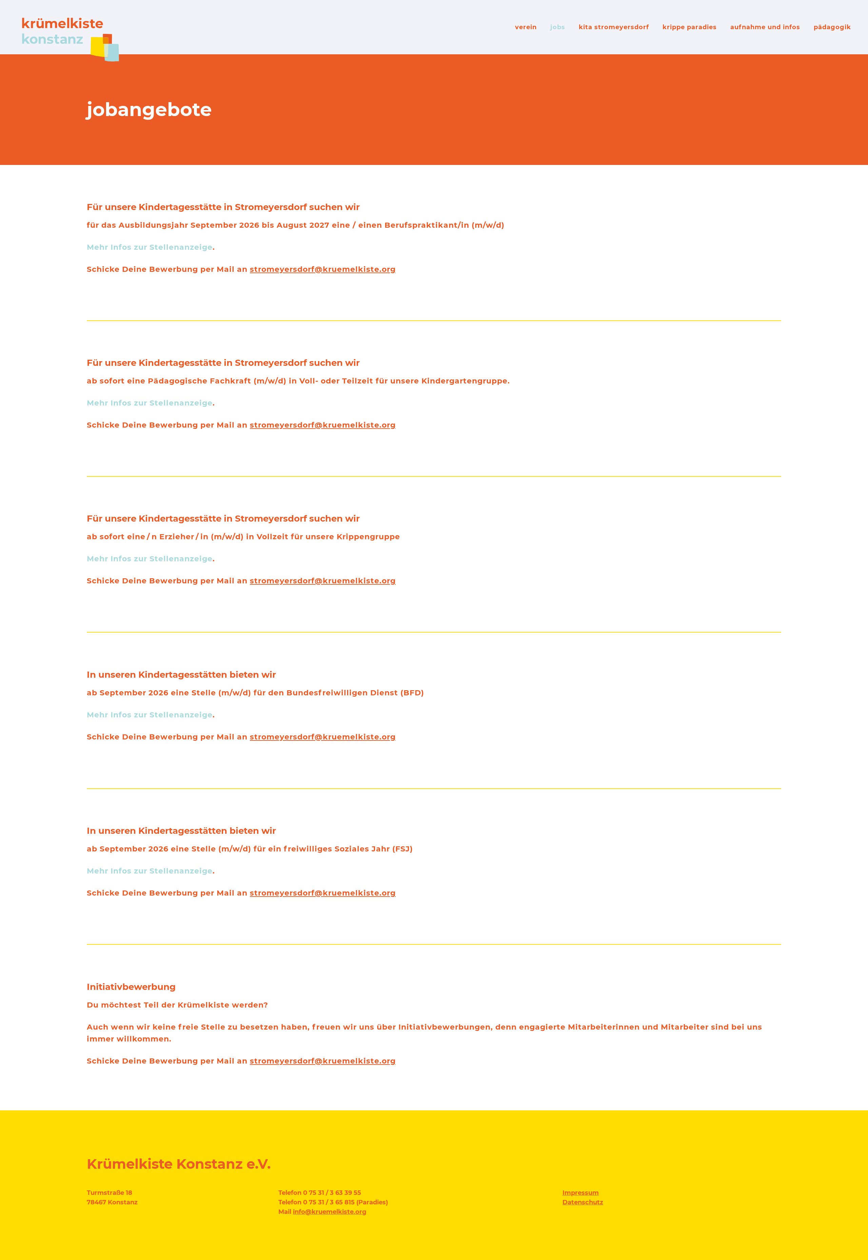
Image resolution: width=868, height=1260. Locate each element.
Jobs (557, 27)
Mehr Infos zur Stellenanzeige (150, 247)
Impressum (581, 1193)
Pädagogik (832, 27)
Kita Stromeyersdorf (614, 27)
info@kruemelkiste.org (330, 1212)
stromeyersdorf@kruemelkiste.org (323, 269)
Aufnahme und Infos (765, 27)
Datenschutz (583, 1202)
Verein (526, 27)
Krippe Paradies (690, 27)
